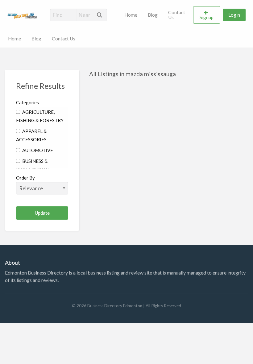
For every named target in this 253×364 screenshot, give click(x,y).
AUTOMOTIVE (37, 150)
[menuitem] (131, 15)
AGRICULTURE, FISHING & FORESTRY (40, 116)
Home (130, 15)
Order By (25, 177)
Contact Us (176, 15)
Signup (207, 17)
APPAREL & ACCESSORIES (31, 135)
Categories (27, 102)
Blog (153, 15)
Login (234, 15)
